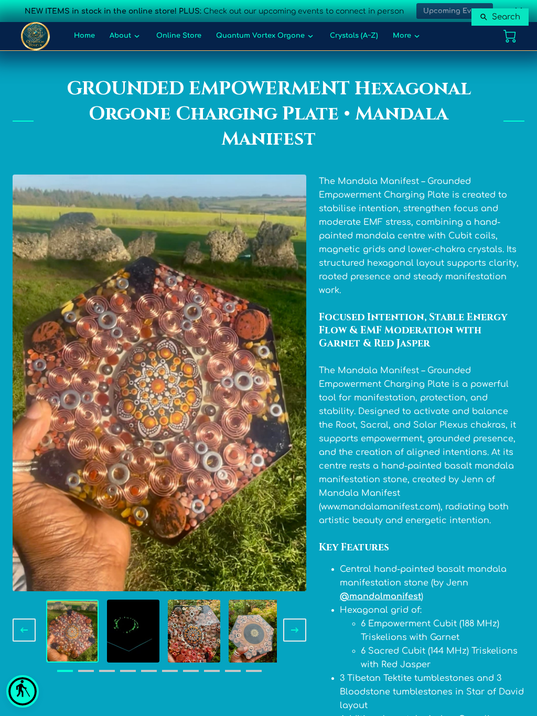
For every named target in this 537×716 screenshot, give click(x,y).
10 (254, 675)
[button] (22, 691)
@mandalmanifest (380, 596)
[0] (509, 36)
